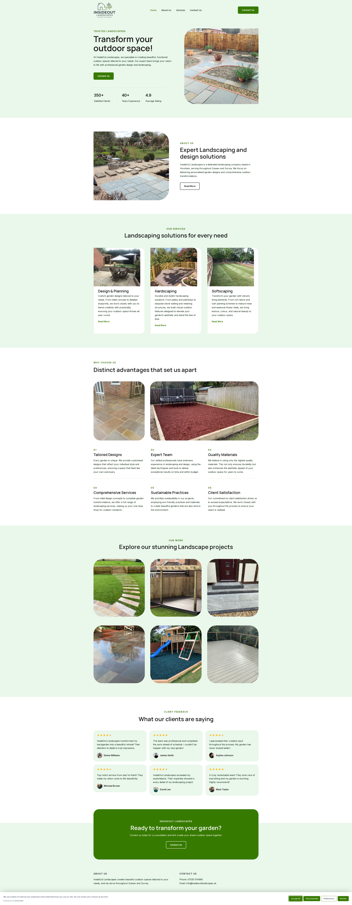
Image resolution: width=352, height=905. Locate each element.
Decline (343, 898)
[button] (248, 10)
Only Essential (312, 898)
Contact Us (196, 10)
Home (153, 10)
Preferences (329, 898)
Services (180, 10)
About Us (166, 10)
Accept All (295, 898)
